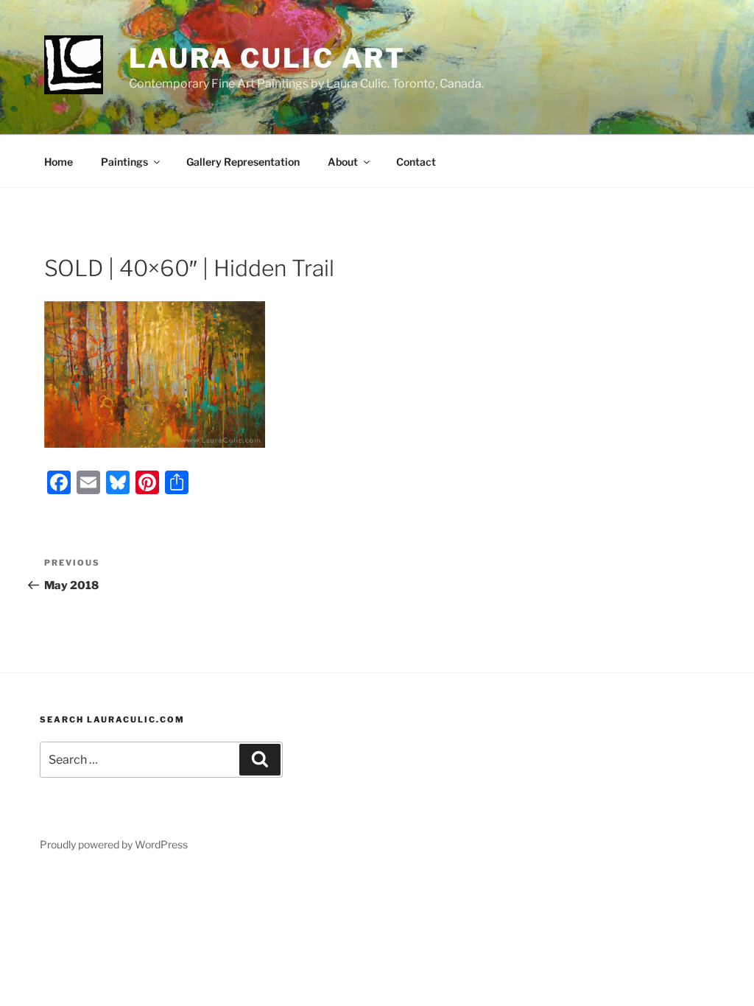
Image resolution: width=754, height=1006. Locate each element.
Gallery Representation (243, 161)
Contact (416, 161)
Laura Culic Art (267, 58)
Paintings (124, 161)
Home (58, 161)
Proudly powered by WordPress (114, 844)
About (343, 161)
